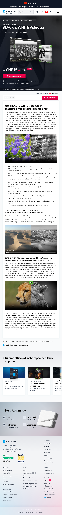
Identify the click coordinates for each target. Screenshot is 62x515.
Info (24, 470)
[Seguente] (59, 381)
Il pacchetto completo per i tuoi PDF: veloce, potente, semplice (30, 7)
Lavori (4, 479)
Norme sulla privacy (29, 478)
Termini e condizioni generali (29, 474)
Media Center (7, 500)
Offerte (47, 480)
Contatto (5, 482)
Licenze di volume (8, 492)
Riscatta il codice (49, 489)
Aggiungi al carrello (15, 76)
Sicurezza (47, 452)
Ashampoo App (48, 486)
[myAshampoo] (37, 12)
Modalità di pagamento (30, 484)
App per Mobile (48, 458)
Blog (21, 512)
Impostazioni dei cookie (30, 481)
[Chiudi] (60, 1)
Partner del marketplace (10, 495)
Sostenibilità (6, 473)
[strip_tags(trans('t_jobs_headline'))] (21, 458)
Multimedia (47, 443)
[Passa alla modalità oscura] (42, 12)
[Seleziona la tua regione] (46, 12)
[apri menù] (58, 12)
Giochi (46, 455)
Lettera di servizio (49, 495)
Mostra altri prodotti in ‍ (46, 93)
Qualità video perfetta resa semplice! (38, 389)
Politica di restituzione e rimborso (30, 487)
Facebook (30, 512)
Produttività (47, 449)
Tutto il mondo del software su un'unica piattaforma (14, 387)
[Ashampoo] (9, 441)
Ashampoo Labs (7, 476)
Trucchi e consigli (49, 492)
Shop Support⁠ (48, 473)
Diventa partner (7, 498)
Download (47, 483)
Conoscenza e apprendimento (49, 462)
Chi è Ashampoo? (8, 470)
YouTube (40, 512)
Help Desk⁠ (47, 470)
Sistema (46, 446)
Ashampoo (48, 498)
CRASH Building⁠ (8, 485)
